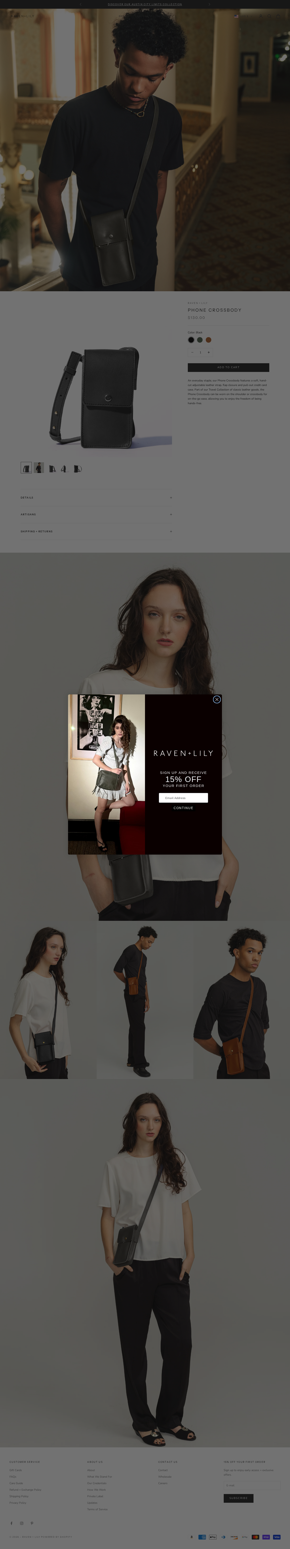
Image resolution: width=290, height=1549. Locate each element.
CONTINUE (184, 808)
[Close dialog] (216, 699)
